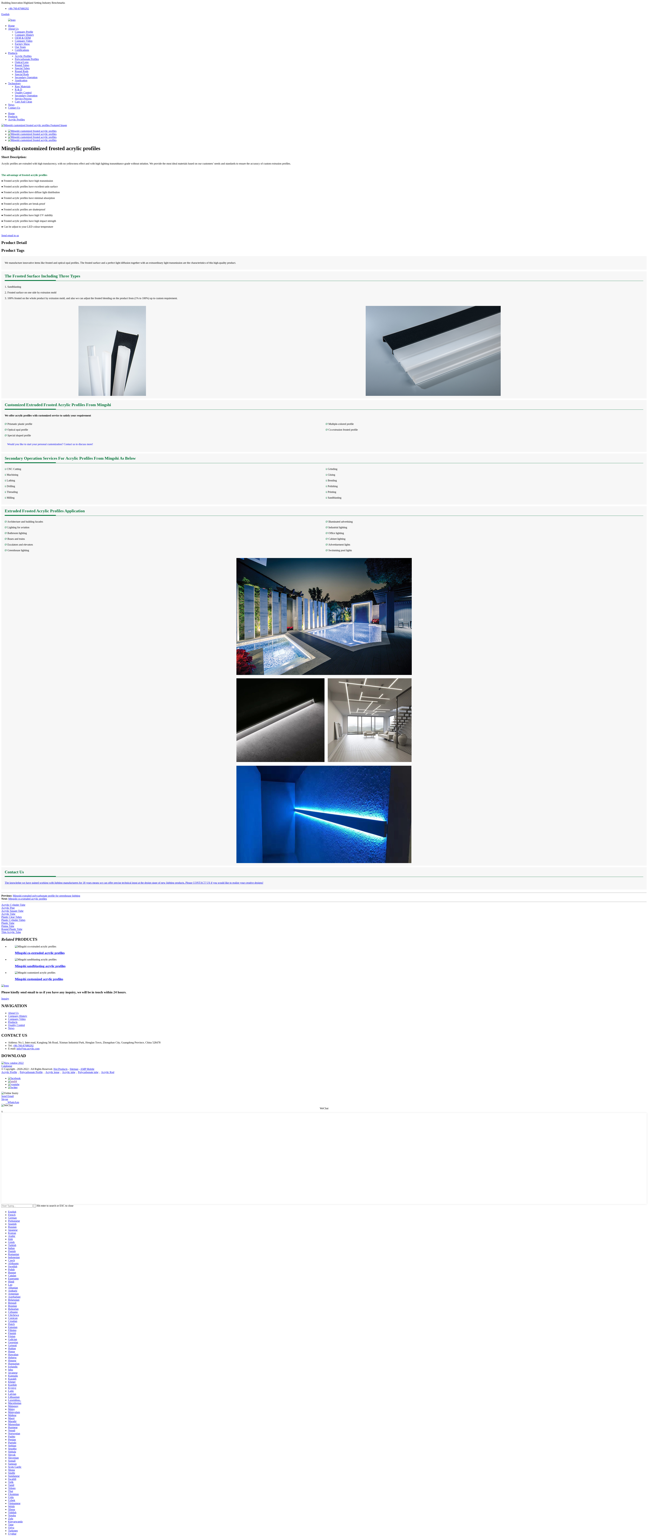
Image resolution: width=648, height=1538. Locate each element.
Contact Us (14, 107)
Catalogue (6, 1066)
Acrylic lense (52, 1072)
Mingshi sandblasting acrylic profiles (40, 966)
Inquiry (5, 998)
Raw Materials (22, 86)
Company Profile (24, 31)
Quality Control (23, 92)
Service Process (23, 98)
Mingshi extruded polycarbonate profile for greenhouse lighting (46, 895)
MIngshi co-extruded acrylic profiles (27, 898)
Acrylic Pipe (8, 907)
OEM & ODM (23, 37)
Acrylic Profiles (23, 56)
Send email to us (10, 235)
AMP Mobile (87, 1069)
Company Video (23, 40)
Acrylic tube (68, 1072)
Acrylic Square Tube (12, 910)
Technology (14, 83)
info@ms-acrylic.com (28, 1048)
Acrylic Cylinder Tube (13, 904)
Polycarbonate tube (88, 1072)
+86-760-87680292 (18, 8)
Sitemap (74, 1069)
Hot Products (60, 1069)
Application (21, 80)
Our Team (20, 47)
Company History (24, 34)
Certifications (22, 50)
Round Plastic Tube (11, 929)
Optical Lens (22, 62)
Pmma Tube (7, 926)
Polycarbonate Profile (31, 1072)
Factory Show (22, 44)
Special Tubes (22, 68)
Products (12, 53)
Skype (4, 1099)
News (11, 104)
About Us (13, 28)
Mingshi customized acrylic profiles (39, 979)
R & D (18, 89)
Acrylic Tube (8, 914)
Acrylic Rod (107, 1072)
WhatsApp (12, 1102)
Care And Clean (23, 101)
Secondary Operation (26, 77)
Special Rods (22, 74)
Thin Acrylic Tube (11, 932)
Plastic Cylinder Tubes (13, 920)
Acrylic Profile (9, 1072)
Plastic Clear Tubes (11, 917)
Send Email (7, 1096)
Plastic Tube (7, 923)
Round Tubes (22, 65)
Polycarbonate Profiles (27, 59)
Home (11, 25)
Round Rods (21, 71)
